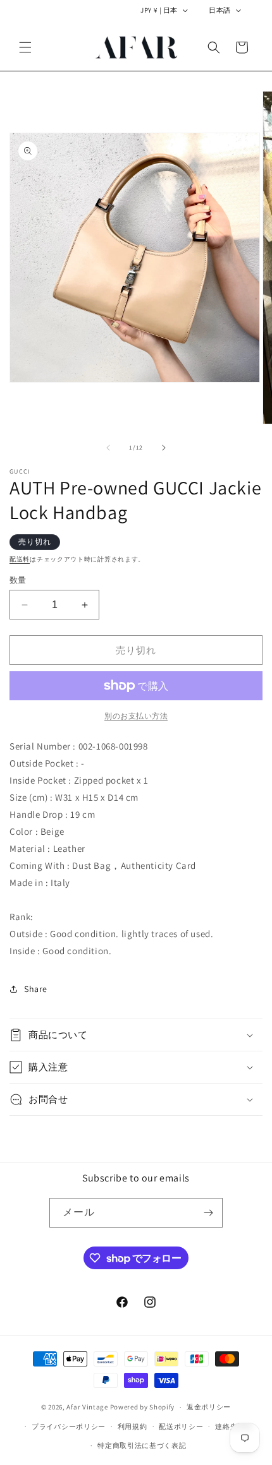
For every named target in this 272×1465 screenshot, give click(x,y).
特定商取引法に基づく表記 (141, 1445)
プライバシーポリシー (69, 1426)
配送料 (19, 559)
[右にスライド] (164, 448)
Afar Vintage (87, 1406)
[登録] (208, 1213)
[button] (25, 47)
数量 (18, 580)
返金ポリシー (209, 1406)
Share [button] (35, 989)
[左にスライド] (108, 448)
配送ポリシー (181, 1426)
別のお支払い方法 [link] (136, 716)
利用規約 (132, 1426)
